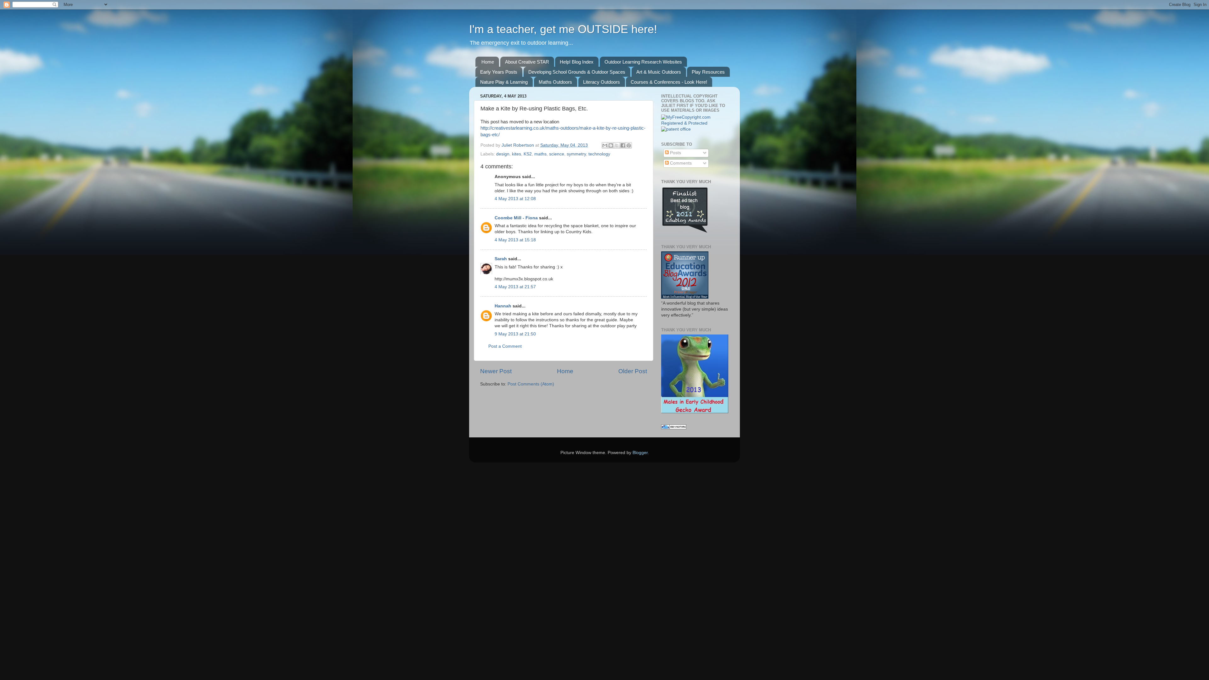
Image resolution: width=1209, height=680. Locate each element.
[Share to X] (617, 145)
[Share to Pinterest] (629, 145)
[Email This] (605, 145)
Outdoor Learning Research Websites (643, 62)
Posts (675, 152)
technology (599, 154)
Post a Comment (505, 346)
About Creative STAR (527, 62)
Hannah (503, 306)
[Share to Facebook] (623, 145)
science (556, 154)
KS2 (528, 154)
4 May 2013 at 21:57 (515, 286)
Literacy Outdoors (601, 82)
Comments (680, 163)
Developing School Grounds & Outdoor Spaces (576, 72)
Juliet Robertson (518, 145)
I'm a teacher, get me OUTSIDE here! (563, 29)
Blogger (640, 452)
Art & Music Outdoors (658, 72)
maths (540, 154)
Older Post (632, 371)
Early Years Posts (498, 72)
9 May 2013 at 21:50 (515, 334)
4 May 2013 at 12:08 (515, 198)
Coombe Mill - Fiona (516, 218)
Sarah (501, 258)
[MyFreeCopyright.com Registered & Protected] (695, 123)
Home (487, 62)
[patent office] (676, 129)
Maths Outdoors (555, 82)
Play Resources (708, 72)
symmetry (576, 154)
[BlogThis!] (611, 145)
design (502, 154)
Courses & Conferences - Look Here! (669, 82)
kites (516, 154)
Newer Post (496, 371)
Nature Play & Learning (504, 82)
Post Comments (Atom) (531, 384)
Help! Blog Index (576, 62)
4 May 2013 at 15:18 (515, 240)
